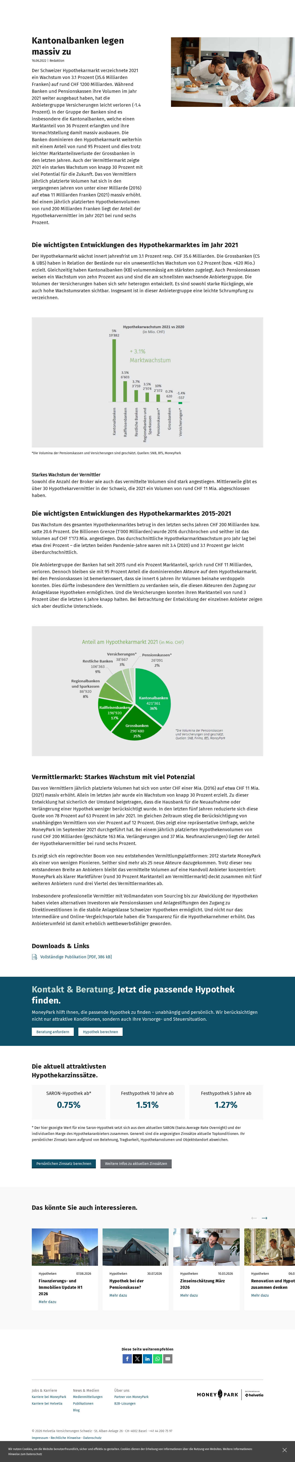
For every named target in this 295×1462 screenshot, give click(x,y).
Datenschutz (92, 1438)
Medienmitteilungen (88, 1397)
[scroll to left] (257, 1218)
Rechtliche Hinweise (66, 1438)
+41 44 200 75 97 (160, 1431)
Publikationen (83, 1404)
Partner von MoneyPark (131, 1397)
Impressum (40, 1438)
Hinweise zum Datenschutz (25, 1454)
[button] (53, 1032)
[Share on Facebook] (127, 1358)
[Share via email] (167, 1358)
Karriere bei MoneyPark (49, 1397)
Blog (76, 1410)
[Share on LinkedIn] (147, 1358)
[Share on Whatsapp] (157, 1358)
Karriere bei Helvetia (47, 1404)
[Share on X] (137, 1358)
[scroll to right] (267, 1218)
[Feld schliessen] (285, 1450)
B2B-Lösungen (125, 1404)
